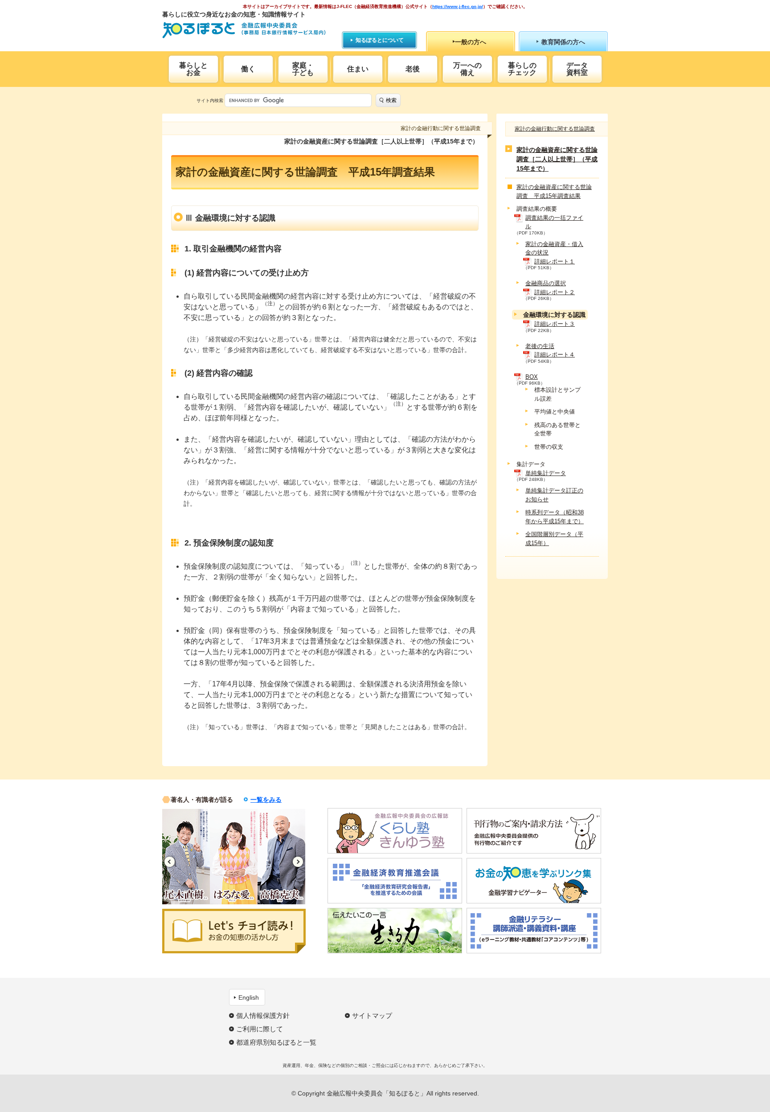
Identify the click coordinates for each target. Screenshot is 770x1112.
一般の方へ (470, 41)
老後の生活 (539, 346)
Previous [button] (169, 862)
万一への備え (467, 69)
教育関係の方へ (563, 41)
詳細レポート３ (554, 324)
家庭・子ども (303, 69)
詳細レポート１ (554, 261)
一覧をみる (266, 799)
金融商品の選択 (545, 283)
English (248, 997)
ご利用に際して (259, 1029)
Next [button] (298, 862)
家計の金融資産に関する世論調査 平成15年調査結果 (554, 192)
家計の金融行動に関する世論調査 (555, 129)
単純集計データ (545, 473)
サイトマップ (372, 1015)
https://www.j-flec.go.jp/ (457, 6)
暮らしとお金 (193, 69)
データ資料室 (577, 69)
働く (248, 69)
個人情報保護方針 (263, 1015)
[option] (191, 856)
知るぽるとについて (380, 40)
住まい (358, 69)
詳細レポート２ (554, 292)
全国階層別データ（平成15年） (554, 539)
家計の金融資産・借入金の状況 (554, 248)
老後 (412, 69)
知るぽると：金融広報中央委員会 (244, 30)
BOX (531, 376)
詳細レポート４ (554, 355)
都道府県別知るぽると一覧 (276, 1042)
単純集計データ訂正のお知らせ (554, 495)
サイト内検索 (210, 100)
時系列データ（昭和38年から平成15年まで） (554, 517)
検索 (391, 100)
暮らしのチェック (522, 69)
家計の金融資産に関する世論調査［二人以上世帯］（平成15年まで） (557, 159)
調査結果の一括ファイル (554, 222)
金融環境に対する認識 (554, 315)
